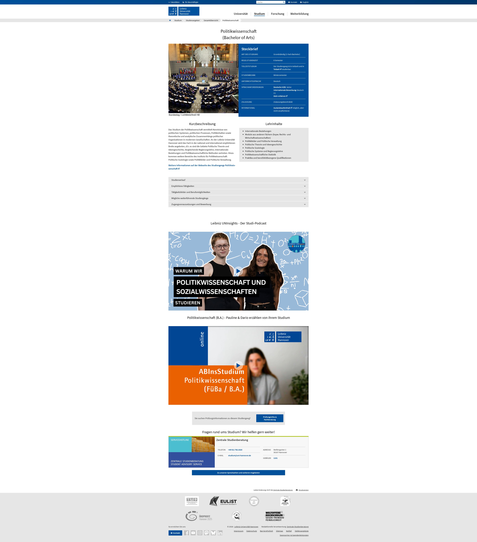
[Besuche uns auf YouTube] (193, 532)
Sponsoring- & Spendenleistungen (294, 535)
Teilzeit (277, 69)
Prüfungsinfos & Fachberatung (270, 418)
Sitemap (279, 531)
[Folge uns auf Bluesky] (213, 532)
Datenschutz (251, 531)
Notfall (289, 531)
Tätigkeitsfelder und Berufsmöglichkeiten (190, 192)
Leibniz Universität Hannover (246, 526)
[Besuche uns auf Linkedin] (220, 532)
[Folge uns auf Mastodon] (206, 532)
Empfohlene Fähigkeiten (182, 186)
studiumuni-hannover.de (239, 455)
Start (283, 2)
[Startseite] (169, 20)
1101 (276, 458)
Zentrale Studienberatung (283, 490)
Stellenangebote (302, 531)
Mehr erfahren (280, 96)
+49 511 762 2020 (235, 449)
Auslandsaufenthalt (282, 108)
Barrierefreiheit (266, 531)
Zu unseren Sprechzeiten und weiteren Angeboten (238, 472)
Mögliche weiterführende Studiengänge (189, 198)
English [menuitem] (305, 2)
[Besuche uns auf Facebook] (186, 532)
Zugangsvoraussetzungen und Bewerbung (191, 204)
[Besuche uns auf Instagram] (199, 532)
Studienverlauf (178, 180)
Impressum (238, 531)
